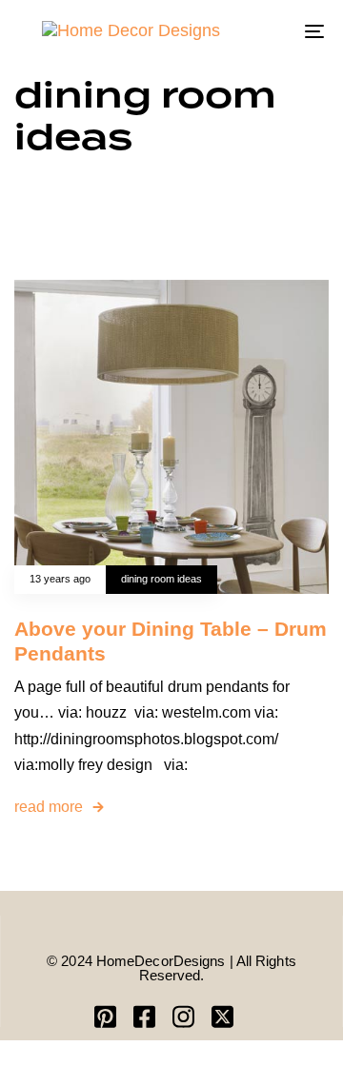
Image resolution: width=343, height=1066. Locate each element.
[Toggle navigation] (273, 31)
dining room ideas (161, 578)
